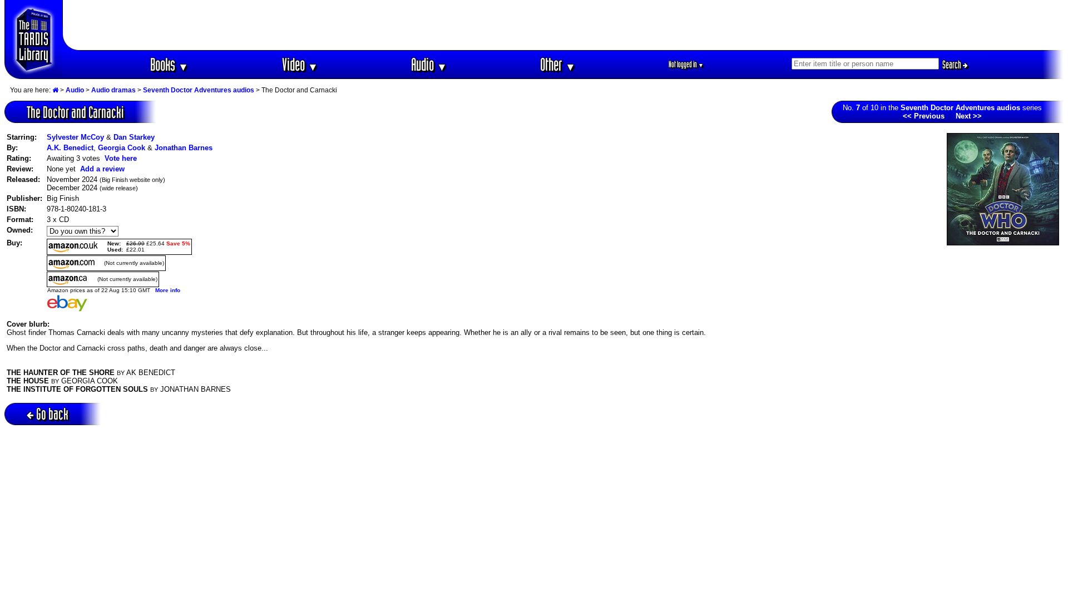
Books (169, 64)
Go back (52, 413)
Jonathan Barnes (183, 148)
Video (300, 64)
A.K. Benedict (70, 148)
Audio (429, 64)
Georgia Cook (121, 148)
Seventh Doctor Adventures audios (198, 90)
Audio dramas (113, 90)
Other (558, 64)
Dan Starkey (134, 137)
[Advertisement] (563, 25)
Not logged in (686, 64)
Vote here (121, 158)
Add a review (102, 169)
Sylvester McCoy (75, 137)
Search (952, 64)
